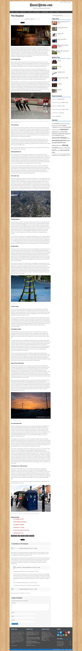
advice (53, 123)
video (53, 152)
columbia (64, 125)
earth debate (68, 127)
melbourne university (64, 133)
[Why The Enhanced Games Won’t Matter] (54, 24)
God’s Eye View (44, 633)
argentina (61, 123)
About (61, 2)
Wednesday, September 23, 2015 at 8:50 (29, 567)
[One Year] (54, 63)
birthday (64, 123)
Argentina (59, 89)
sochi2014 (55, 148)
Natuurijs (43, 637)
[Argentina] (54, 92)
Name (13, 612)
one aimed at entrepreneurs (31, 180)
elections (57, 129)
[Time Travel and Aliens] (54, 41)
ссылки (57, 12)
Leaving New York (18, 533)
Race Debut (44, 632)
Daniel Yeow (27, 19)
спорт (12, 12)
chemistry (54, 125)
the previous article (35, 349)
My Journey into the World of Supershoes (63, 45)
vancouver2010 (64, 150)
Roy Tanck (67, 154)
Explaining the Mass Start (31, 634)
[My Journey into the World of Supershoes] (54, 47)
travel (54, 150)
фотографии (36, 12)
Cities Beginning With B (19, 522)
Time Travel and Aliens (62, 39)
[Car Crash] (54, 68)
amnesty (56, 123)
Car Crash (59, 66)
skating (65, 145)
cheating (68, 123)
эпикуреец (23, 12)
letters (63, 132)
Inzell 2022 (58, 116)
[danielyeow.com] (41, 6)
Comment (14, 602)
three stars (67, 148)
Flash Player (63, 155)
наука (17, 12)
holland (60, 131)
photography (56, 140)
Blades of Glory (61, 99)
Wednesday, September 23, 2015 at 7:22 (26, 548)
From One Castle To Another (21, 530)
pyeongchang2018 (57, 142)
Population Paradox (61, 72)
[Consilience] (54, 86)
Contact (69, 2)
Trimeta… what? (61, 33)
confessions (14, 535)
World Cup (44, 640)
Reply (36, 548)
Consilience (60, 83)
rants (27, 535)
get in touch (28, 481)
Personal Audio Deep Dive (62, 27)
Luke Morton (54, 155)
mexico (53, 135)
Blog (31, 19)
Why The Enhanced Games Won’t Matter (64, 22)
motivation (57, 135)
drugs (64, 127)
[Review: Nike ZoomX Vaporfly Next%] (54, 53)
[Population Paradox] (54, 74)
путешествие (44, 12)
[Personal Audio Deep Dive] (54, 30)
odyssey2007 (56, 138)
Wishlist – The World (30, 633)
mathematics (55, 133)
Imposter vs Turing (18, 527)
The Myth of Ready (18, 524)
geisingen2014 (55, 132)
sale (61, 145)
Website (13, 620)
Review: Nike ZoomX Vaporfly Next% (63, 51)
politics (22, 535)
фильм (29, 12)
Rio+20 (58, 145)
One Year (59, 60)
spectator (60, 147)
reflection (32, 535)
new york (62, 135)
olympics (63, 138)
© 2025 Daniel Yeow (57, 649)
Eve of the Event (45, 634)
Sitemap (70, 649)
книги (51, 12)
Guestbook (65, 2)
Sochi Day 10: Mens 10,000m (63, 77)
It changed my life (18, 519)
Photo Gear (28, 645)
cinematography (58, 125)
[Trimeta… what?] (54, 36)
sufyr (64, 147)
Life (33, 19)
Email (13, 616)
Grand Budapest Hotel (46, 636)
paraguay (68, 137)
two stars (58, 150)
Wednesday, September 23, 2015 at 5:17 (26, 589)
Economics (54, 129)
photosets (63, 140)
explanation (64, 129)
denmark (61, 127)
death (59, 127)
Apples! (43, 638)
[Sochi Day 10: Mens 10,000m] (54, 80)
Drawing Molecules (29, 632)
